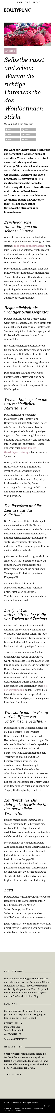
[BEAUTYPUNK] (17, 9)
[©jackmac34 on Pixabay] (27, 34)
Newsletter (22, 2)
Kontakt (35, 2)
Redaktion (28, 124)
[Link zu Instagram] (49, 1106)
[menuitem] (22, 2)
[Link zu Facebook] (44, 1106)
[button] (12, 129)
